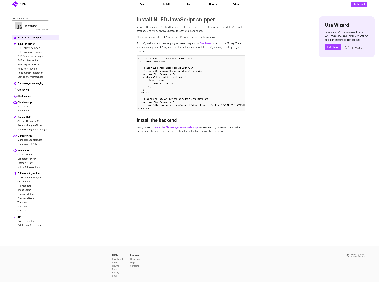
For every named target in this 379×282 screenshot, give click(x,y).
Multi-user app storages (29, 140)
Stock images (24, 96)
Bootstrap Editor (25, 194)
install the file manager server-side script (177, 127)
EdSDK (362, 255)
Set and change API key (29, 125)
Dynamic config (25, 221)
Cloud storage (24, 102)
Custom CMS (24, 117)
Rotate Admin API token (29, 167)
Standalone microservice (30, 77)
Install (166, 4)
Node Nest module (27, 68)
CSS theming (24, 181)
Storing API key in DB (28, 121)
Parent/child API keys (28, 144)
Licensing (135, 259)
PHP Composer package (30, 56)
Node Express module (28, 64)
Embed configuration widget (32, 129)
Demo (143, 4)
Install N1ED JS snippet (29, 37)
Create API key (24, 154)
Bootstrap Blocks (26, 198)
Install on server (26, 43)
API (19, 217)
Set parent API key (26, 158)
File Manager (24, 185)
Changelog (23, 89)
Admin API (23, 150)
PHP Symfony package (29, 52)
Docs (189, 4)
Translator (22, 202)
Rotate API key (25, 162)
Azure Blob (23, 110)
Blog (114, 276)
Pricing (236, 4)
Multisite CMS (24, 135)
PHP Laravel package (28, 48)
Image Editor (24, 190)
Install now (333, 47)
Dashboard (359, 4)
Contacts (134, 266)
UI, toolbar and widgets (29, 177)
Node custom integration (30, 72)
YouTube (22, 206)
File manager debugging (30, 83)
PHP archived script (27, 60)
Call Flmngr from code (29, 225)
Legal (132, 262)
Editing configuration (28, 173)
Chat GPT (22, 210)
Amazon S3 (23, 106)
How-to (213, 4)
